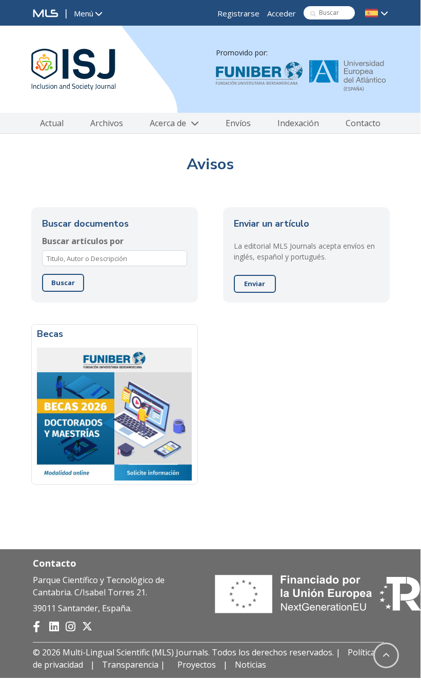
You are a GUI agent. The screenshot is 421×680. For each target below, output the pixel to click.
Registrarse (238, 13)
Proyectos (196, 664)
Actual (52, 123)
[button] (88, 14)
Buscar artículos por (83, 241)
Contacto (363, 123)
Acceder (281, 13)
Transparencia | (134, 664)
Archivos (106, 123)
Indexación (298, 123)
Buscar (63, 282)
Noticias (250, 664)
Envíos (238, 123)
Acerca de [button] (169, 123)
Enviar (254, 283)
